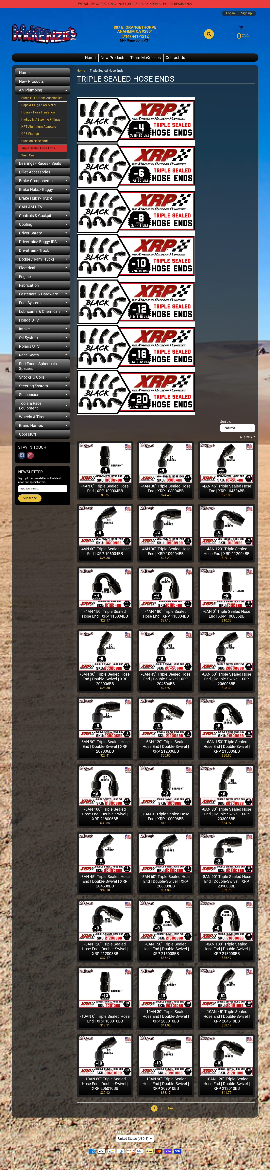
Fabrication (29, 285)
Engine (25, 276)
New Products (113, 57)
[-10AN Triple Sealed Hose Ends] (136, 276)
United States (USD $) (133, 1138)
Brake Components (44, 181)
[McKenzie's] (44, 34)
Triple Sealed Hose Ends (38, 148)
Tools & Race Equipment (44, 406)
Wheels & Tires (44, 417)
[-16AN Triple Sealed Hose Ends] (136, 367)
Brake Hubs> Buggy (44, 190)
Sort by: (225, 422)
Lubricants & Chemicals (44, 312)
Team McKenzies (145, 57)
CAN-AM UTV (30, 207)
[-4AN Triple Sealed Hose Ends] (136, 140)
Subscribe (30, 498)
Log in (230, 13)
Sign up (246, 13)
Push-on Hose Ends (34, 141)
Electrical (44, 269)
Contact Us (175, 57)
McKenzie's (133, 1161)
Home (90, 57)
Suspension (44, 395)
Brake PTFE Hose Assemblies (41, 98)
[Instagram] (30, 455)
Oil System (44, 338)
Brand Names (44, 426)
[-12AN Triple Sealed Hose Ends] (136, 322)
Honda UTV (29, 320)
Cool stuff (27, 434)
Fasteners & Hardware (44, 295)
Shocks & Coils (44, 378)
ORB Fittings (30, 134)
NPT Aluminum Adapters (38, 127)
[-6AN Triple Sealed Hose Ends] (136, 186)
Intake (44, 330)
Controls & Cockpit (44, 216)
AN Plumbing (44, 91)
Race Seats (44, 356)
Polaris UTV (44, 347)
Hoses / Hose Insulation (38, 112)
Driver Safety (44, 234)
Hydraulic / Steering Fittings (40, 119)
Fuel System (44, 303)
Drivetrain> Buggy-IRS (44, 242)
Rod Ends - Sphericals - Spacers (39, 366)
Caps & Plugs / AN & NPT (39, 105)
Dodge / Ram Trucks (44, 260)
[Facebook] (21, 455)
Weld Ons (28, 155)
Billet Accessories (34, 172)
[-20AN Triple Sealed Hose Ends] (136, 412)
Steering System (44, 387)
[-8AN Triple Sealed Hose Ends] (136, 231)
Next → (173, 1108)
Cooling (44, 225)
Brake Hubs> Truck (35, 198)
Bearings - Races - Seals (40, 163)
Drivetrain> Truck (34, 250)
